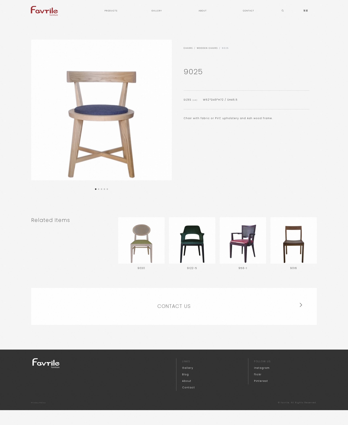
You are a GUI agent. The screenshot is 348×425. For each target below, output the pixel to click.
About (186, 381)
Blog (185, 374)
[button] (95, 189)
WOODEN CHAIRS (207, 48)
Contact (188, 387)
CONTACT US (174, 306)
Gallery (187, 368)
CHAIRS (188, 48)
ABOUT (203, 10)
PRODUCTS (111, 10)
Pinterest (261, 381)
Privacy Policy (38, 403)
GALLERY (157, 10)
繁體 (305, 10)
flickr (258, 374)
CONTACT (248, 10)
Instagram (262, 368)
